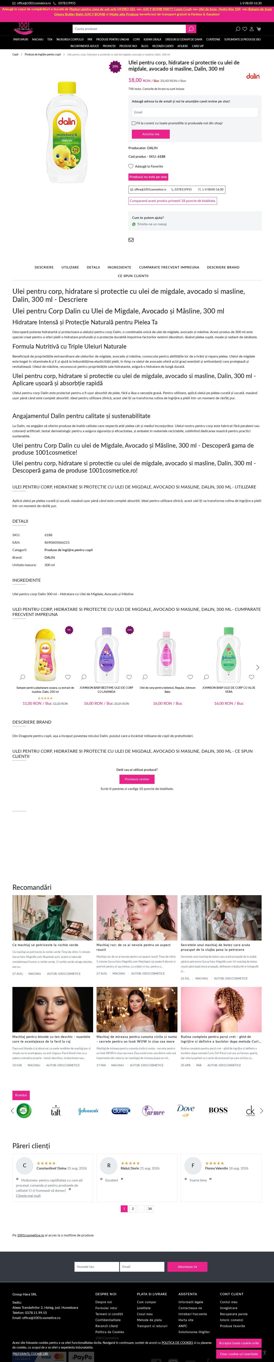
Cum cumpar (146, 1302)
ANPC (183, 1326)
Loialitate (144, 1308)
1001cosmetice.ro (30, 1235)
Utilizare (70, 267)
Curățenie (213, 39)
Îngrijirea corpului (70, 39)
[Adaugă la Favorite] (68, 677)
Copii (136, 39)
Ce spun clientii (133, 276)
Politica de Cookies (109, 1332)
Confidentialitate (108, 1320)
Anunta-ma (150, 134)
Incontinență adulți (84, 46)
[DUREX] (121, 1119)
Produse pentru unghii (112, 39)
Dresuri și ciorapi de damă (183, 39)
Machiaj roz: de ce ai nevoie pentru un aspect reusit (134, 947)
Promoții (109, 46)
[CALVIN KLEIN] (251, 1119)
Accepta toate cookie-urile (239, 1343)
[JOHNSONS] (88, 1119)
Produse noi (128, 46)
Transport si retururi (152, 1326)
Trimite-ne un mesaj (152, 224)
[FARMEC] (153, 1119)
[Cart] (258, 28)
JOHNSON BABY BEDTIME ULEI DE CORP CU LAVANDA (106, 690)
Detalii (93, 267)
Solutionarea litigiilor (194, 1332)
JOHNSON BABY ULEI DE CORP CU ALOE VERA (228, 690)
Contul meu (229, 1302)
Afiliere (182, 46)
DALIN (152, 148)
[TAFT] (56, 1119)
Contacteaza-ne (190, 1308)
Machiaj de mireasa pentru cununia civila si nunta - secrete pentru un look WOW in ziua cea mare (137, 1039)
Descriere (44, 267)
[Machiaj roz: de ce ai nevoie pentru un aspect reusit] (137, 918)
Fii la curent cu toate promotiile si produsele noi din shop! (179, 123)
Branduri (21, 1095)
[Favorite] (245, 28)
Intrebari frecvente (193, 1314)
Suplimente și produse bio (242, 39)
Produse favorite (232, 1326)
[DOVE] (186, 1119)
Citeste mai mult (28, 1195)
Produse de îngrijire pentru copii (43, 54)
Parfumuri (20, 39)
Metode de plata (149, 1320)
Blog (144, 46)
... (141, 1209)
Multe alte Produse (124, 14)
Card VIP (198, 46)
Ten (49, 39)
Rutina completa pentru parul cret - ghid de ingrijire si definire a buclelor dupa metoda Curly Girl (221, 1039)
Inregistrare (228, 1308)
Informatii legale (191, 1302)
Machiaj (37, 39)
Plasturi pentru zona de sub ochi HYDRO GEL (102, 9)
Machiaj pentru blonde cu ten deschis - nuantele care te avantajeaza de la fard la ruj (51, 1039)
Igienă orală (152, 39)
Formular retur (106, 1308)
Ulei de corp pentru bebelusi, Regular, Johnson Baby (167, 690)
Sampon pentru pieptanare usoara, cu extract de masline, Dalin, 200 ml (45, 690)
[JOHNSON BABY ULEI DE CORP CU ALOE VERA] (229, 655)
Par (198, 1065)
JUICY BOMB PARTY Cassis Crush (167, 9)
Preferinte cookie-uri (30, 1354)
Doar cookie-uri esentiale (239, 1354)
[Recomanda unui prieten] (131, 240)
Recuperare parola (234, 1314)
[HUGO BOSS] (218, 1119)
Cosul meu (145, 1314)
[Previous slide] (12, 1111)
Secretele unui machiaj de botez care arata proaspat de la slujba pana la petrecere (215, 947)
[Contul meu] (251, 28)
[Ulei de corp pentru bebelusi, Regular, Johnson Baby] (168, 655)
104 (220, 9)
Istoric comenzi (231, 1320)
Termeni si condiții (109, 1314)
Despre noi (103, 1302)
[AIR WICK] (23, 1119)
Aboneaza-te (187, 1267)
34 (150, 1209)
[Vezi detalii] (22, 677)
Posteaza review (137, 779)
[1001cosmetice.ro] (35, 29)
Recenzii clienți (162, 46)
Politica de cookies (177, 1342)
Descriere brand (223, 267)
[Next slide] (257, 667)
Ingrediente (119, 267)
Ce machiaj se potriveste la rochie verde (45, 945)
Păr (90, 39)
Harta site (186, 1320)
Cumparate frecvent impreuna (169, 267)
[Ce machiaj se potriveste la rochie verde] (52, 918)
